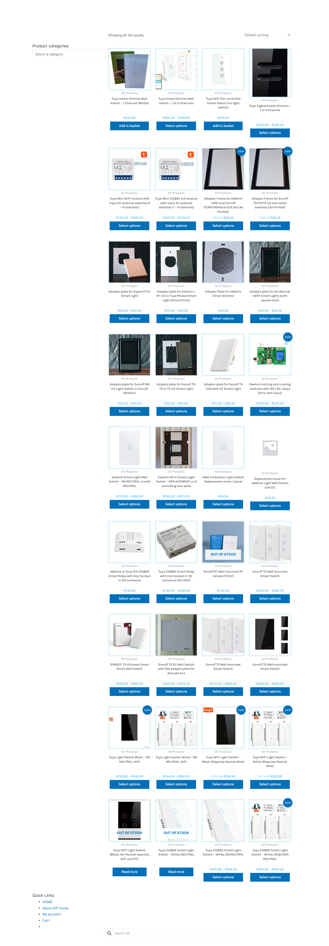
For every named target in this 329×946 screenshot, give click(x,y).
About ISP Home (55, 908)
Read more (130, 872)
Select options (176, 126)
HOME (47, 902)
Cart (46, 920)
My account (52, 914)
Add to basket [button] (129, 126)
